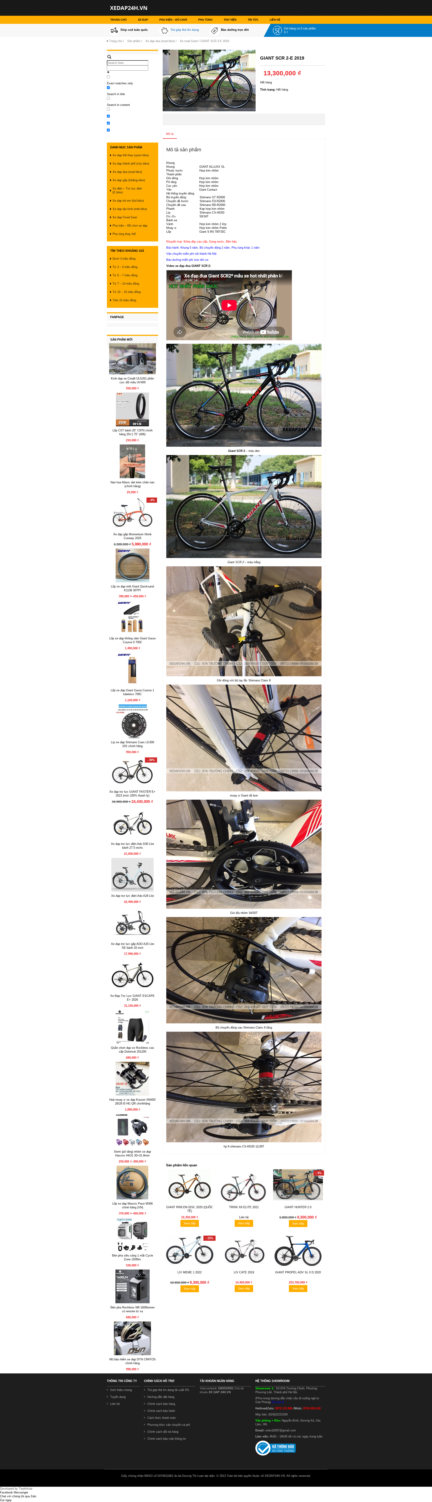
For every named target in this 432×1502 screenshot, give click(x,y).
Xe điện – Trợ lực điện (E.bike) (127, 190)
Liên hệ (275, 19)
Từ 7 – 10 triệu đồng (125, 283)
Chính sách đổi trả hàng (162, 1431)
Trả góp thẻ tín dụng (185, 29)
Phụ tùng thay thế (124, 234)
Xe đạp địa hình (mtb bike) (129, 209)
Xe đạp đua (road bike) (160, 41)
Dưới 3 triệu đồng (123, 258)
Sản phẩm (133, 41)
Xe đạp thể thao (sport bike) (130, 155)
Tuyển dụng (118, 1397)
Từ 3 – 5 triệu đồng (124, 267)
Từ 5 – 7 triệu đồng (124, 275)
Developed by (16, 1488)
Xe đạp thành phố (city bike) (130, 163)
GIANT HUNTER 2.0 (298, 1207)
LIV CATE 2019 (244, 1272)
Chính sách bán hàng (161, 1404)
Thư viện (230, 19)
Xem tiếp (190, 1223)
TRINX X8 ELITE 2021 (244, 1207)
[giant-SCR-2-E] (209, 80)
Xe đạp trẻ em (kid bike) (128, 200)
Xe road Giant (189, 41)
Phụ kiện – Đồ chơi (173, 19)
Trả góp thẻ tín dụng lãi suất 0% (168, 1390)
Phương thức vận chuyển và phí (168, 1424)
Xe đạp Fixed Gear (124, 217)
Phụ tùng (205, 19)
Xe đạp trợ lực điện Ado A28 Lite (132, 895)
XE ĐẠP (143, 19)
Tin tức (253, 19)
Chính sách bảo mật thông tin (166, 1438)
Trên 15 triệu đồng (124, 300)
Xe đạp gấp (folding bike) (128, 180)
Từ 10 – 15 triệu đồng (126, 292)
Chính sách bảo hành (161, 1411)
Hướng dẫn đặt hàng (160, 1397)
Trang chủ (118, 19)
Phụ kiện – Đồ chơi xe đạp (129, 225)
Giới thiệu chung (121, 1390)
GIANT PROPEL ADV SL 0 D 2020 (298, 1272)
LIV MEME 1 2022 (190, 1272)
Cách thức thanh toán (161, 1417)
